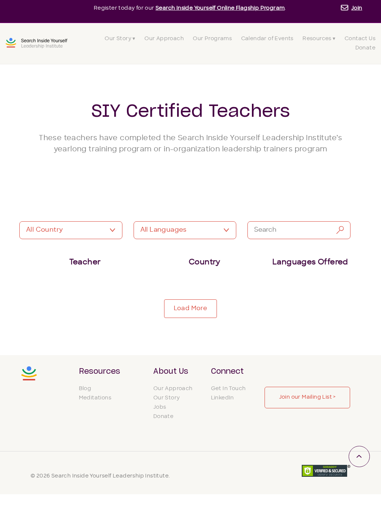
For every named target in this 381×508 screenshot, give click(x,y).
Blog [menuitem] (85, 389)
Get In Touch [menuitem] (228, 389)
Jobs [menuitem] (159, 407)
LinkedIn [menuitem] (222, 398)
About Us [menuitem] (170, 371)
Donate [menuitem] (365, 48)
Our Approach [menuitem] (164, 39)
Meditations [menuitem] (95, 398)
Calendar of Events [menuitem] (267, 39)
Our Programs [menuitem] (212, 39)
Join (356, 8)
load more (191, 309)
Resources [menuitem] (99, 371)
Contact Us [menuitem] (360, 39)
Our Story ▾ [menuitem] (120, 39)
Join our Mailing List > (307, 397)
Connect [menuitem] (227, 371)
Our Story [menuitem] (166, 398)
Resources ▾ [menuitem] (318, 39)
